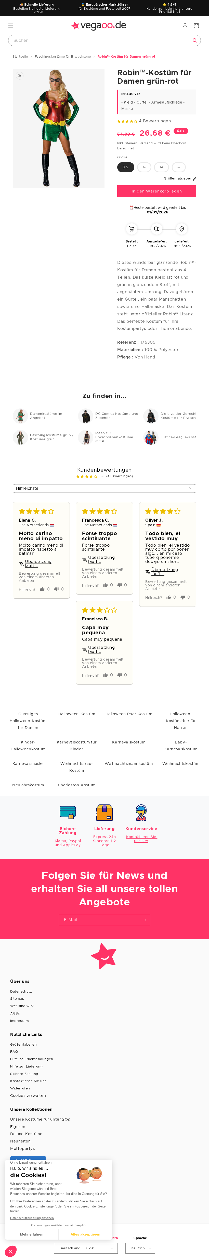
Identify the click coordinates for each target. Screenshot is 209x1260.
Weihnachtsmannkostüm (129, 764)
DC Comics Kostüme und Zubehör (116, 416)
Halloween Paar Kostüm (129, 714)
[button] (10, 25)
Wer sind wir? (22, 1006)
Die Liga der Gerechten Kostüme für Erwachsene (182, 416)
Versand (146, 143)
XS (125, 167)
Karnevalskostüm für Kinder (77, 745)
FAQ (14, 1051)
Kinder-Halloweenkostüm (28, 745)
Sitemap (17, 998)
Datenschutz (21, 991)
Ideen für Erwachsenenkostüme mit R (114, 437)
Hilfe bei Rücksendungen (31, 1059)
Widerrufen (20, 1088)
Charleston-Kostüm (76, 785)
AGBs (15, 1013)
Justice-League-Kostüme (182, 437)
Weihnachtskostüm (181, 764)
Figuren (17, 1127)
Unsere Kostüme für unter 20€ (40, 1119)
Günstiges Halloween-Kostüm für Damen (28, 721)
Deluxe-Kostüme (26, 1134)
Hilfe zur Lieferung (26, 1066)
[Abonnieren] (144, 920)
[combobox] (104, 40)
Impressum (19, 1021)
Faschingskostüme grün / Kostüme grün (52, 437)
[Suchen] (195, 40)
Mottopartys (22, 1149)
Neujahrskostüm (28, 785)
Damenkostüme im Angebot (46, 416)
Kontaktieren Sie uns (28, 1081)
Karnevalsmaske (28, 764)
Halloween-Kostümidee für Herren (181, 721)
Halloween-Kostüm (76, 714)
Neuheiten (20, 1141)
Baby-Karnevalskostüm (181, 745)
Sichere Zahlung (24, 1074)
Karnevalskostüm (128, 742)
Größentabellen (23, 1044)
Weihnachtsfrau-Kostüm (76, 767)
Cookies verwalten (28, 1096)
